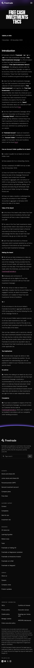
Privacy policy (6, 610)
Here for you (5, 515)
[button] (31, 3)
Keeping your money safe (24, 615)
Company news (6, 585)
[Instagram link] (10, 661)
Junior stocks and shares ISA (10, 478)
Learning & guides (7, 534)
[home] (7, 3)
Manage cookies (6, 619)
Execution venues (23, 610)
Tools (3, 543)
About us (4, 576)
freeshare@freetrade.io (9, 271)
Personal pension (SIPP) (9, 483)
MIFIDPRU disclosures (24, 620)
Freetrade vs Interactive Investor (11, 556)
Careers (4, 580)
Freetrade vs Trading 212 (9, 548)
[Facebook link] (5, 661)
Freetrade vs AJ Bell (7, 561)
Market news (5, 539)
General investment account (10, 487)
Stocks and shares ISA (8, 474)
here (19, 107)
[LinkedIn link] (2, 661)
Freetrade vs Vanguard (8, 565)
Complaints (5, 511)
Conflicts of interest (24, 605)
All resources (5, 530)
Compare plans (6, 491)
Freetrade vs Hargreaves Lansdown (12, 552)
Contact (4, 506)
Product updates (7, 589)
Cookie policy (6, 614)
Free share (5, 496)
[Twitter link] (8, 661)
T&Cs (3, 605)
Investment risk (6, 520)
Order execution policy (8, 623)
